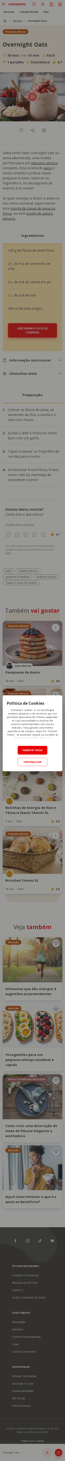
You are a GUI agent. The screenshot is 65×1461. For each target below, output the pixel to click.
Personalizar (32, 762)
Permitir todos (32, 750)
